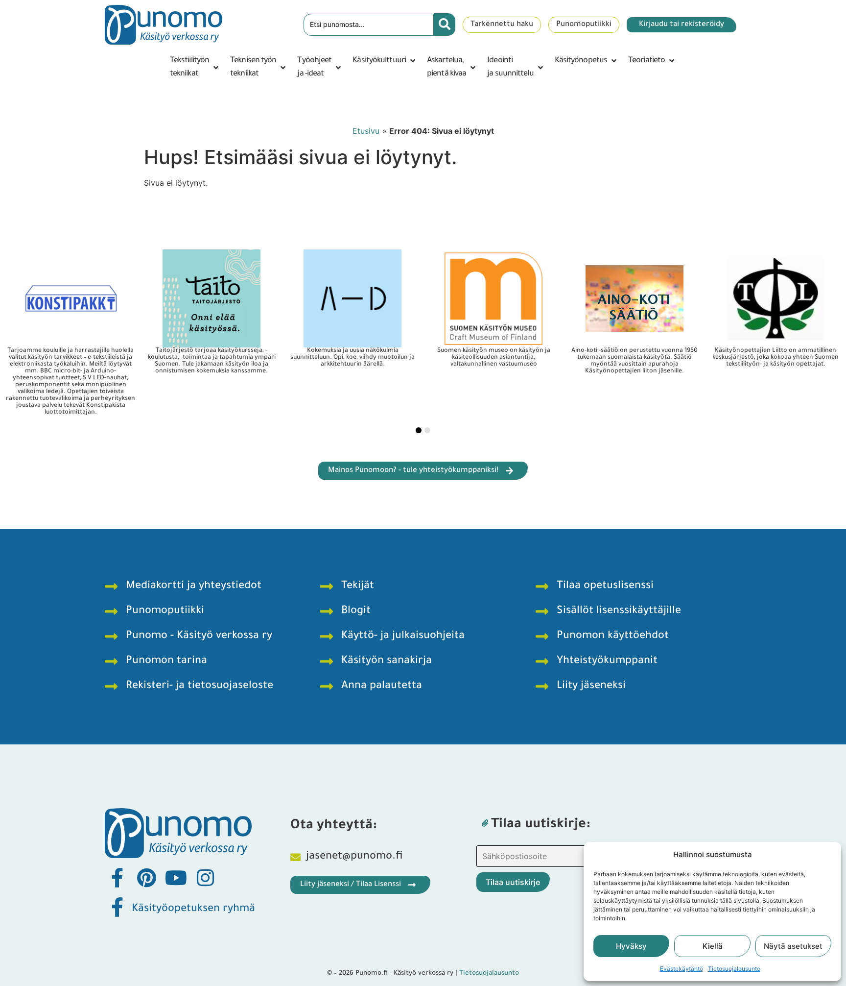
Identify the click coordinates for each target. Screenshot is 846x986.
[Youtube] (176, 877)
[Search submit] (444, 24)
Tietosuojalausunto (734, 968)
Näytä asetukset (793, 946)
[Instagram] (205, 877)
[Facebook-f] (117, 877)
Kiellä (713, 946)
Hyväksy (631, 946)
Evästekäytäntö (681, 968)
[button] (195, 67)
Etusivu (365, 131)
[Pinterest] (146, 877)
